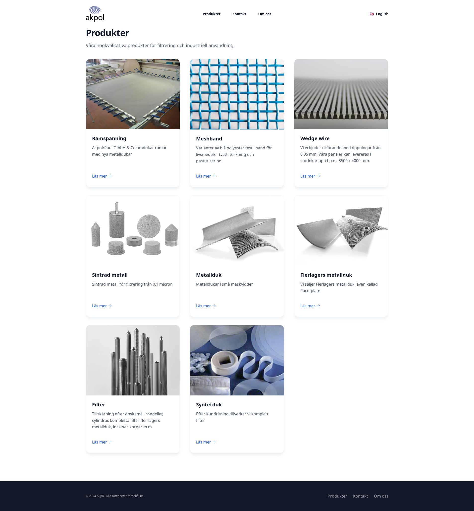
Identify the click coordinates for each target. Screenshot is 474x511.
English (379, 13)
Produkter (211, 13)
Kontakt (239, 13)
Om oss (264, 13)
